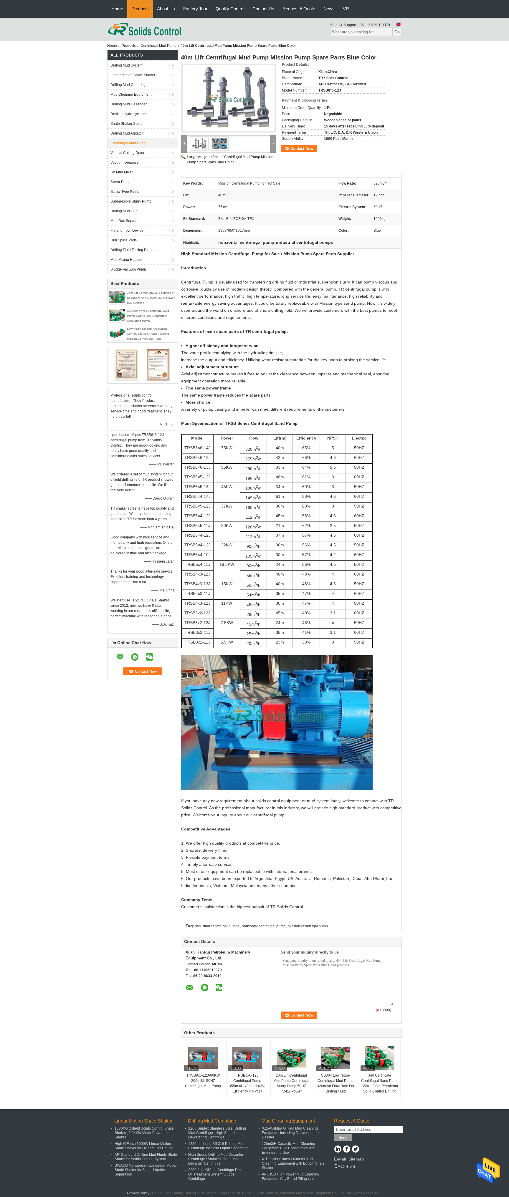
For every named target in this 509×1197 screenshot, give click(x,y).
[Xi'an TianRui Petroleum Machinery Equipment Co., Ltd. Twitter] (355, 1149)
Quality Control (230, 8)
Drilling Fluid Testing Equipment (135, 250)
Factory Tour (195, 8)
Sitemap (356, 1159)
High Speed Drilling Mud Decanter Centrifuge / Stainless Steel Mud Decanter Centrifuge (215, 1159)
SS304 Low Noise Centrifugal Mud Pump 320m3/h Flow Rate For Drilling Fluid (335, 1083)
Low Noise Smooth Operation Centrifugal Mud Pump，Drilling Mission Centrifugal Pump (148, 333)
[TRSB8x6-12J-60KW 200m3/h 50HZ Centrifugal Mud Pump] (203, 1058)
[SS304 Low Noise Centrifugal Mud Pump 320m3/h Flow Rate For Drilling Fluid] (335, 1058)
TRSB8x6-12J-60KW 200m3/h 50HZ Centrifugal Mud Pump (203, 1080)
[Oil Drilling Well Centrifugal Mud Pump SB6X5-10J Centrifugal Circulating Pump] (117, 315)
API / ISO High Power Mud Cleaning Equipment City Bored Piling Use (290, 1176)
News (329, 8)
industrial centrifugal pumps (217, 926)
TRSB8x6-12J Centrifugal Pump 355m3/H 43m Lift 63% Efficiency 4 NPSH (247, 1083)
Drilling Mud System (126, 65)
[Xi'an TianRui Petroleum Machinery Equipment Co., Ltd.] (144, 29)
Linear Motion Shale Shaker (132, 75)
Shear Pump (120, 182)
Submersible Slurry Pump (130, 201)
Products (140, 8)
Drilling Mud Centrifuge (129, 85)
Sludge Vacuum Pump (128, 269)
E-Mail (340, 1159)
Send (342, 1137)
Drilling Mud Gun (124, 211)
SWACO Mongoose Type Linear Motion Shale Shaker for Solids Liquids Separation (146, 1169)
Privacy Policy (138, 1193)
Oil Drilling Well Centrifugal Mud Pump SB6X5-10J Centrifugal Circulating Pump (148, 315)
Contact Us (263, 8)
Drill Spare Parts (123, 240)
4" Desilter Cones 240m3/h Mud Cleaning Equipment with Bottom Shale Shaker (293, 1163)
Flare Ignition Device (126, 230)
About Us (166, 8)
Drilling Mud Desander (128, 104)
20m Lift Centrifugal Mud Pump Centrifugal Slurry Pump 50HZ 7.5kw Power (291, 1083)
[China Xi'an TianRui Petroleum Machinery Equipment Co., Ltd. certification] (126, 365)
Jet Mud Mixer (121, 172)
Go (397, 32)
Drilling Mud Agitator (126, 133)
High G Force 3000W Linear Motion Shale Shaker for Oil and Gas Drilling (144, 1146)
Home (117, 8)
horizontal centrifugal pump (263, 926)
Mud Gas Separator (126, 221)
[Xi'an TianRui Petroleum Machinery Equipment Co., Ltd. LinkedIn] (337, 1149)
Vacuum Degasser (125, 162)
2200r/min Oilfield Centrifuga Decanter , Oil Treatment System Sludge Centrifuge (220, 1174)
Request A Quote (298, 8)
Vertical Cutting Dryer (127, 153)
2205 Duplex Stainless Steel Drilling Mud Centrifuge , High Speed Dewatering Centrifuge (217, 1132)
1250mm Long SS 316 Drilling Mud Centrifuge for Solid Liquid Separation (218, 1146)
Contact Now (301, 148)
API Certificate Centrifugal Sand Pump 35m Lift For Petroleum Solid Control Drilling (380, 1083)
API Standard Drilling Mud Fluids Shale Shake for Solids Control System (146, 1157)
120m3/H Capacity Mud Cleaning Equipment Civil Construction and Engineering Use (288, 1148)
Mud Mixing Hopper (126, 260)
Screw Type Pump (124, 192)
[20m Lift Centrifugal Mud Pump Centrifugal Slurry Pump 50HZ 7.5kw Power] (291, 1058)
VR (346, 8)
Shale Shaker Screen (127, 124)
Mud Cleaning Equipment (130, 94)
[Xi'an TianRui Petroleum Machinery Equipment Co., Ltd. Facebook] (346, 1149)
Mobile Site (347, 1166)
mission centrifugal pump (308, 926)
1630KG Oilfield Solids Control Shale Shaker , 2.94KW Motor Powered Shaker (144, 1132)
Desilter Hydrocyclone (128, 114)
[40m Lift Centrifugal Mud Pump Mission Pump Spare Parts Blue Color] (229, 98)
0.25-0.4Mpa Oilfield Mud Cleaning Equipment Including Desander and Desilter (290, 1132)
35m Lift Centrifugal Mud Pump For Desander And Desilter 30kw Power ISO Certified (151, 297)
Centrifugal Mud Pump (158, 46)
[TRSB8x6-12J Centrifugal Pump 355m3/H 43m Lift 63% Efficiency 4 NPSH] (247, 1058)
